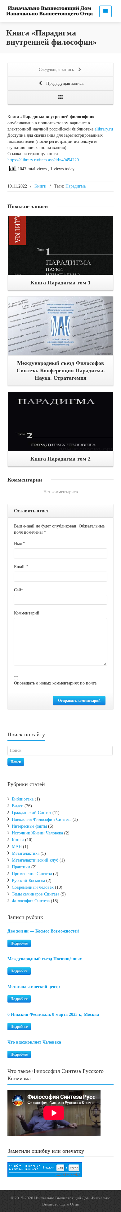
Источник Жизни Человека (37, 833)
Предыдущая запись (64, 83)
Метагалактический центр (33, 986)
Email (21, 567)
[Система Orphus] (44, 1169)
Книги (40, 186)
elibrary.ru (104, 129)
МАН (17, 846)
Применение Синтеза (32, 873)
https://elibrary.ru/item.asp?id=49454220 (43, 160)
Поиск (16, 762)
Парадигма (75, 186)
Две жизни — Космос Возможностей (43, 931)
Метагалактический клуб (35, 860)
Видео (17, 806)
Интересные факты (29, 826)
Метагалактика (25, 853)
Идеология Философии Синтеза (41, 819)
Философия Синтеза (31, 901)
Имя (19, 543)
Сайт (18, 590)
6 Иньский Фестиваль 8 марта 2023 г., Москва (53, 1014)
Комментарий (26, 613)
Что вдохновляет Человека (34, 1042)
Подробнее (19, 943)
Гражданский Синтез (31, 812)
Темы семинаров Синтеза (35, 894)
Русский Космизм (28, 880)
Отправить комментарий (79, 700)
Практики (21, 867)
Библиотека (23, 799)
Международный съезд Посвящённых (44, 959)
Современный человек (33, 887)
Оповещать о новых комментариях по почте (55, 683)
